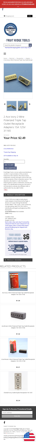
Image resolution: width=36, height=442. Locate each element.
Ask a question (10, 168)
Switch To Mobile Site (10, 426)
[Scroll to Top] (33, 422)
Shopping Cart (10, 16)
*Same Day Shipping (10, 152)
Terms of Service (9, 436)
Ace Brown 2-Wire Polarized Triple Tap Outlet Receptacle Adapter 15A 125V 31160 (18, 327)
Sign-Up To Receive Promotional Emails (17, 409)
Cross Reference (8, 148)
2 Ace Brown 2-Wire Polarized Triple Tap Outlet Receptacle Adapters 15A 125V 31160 (18, 360)
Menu (29, 16)
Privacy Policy (20, 436)
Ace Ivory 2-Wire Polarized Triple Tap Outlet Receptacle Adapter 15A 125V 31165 (18, 293)
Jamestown (11, 433)
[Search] (30, 45)
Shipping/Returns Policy (16, 437)
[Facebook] (2, 9)
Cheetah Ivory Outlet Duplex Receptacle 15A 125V (18, 392)
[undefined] (18, 80)
